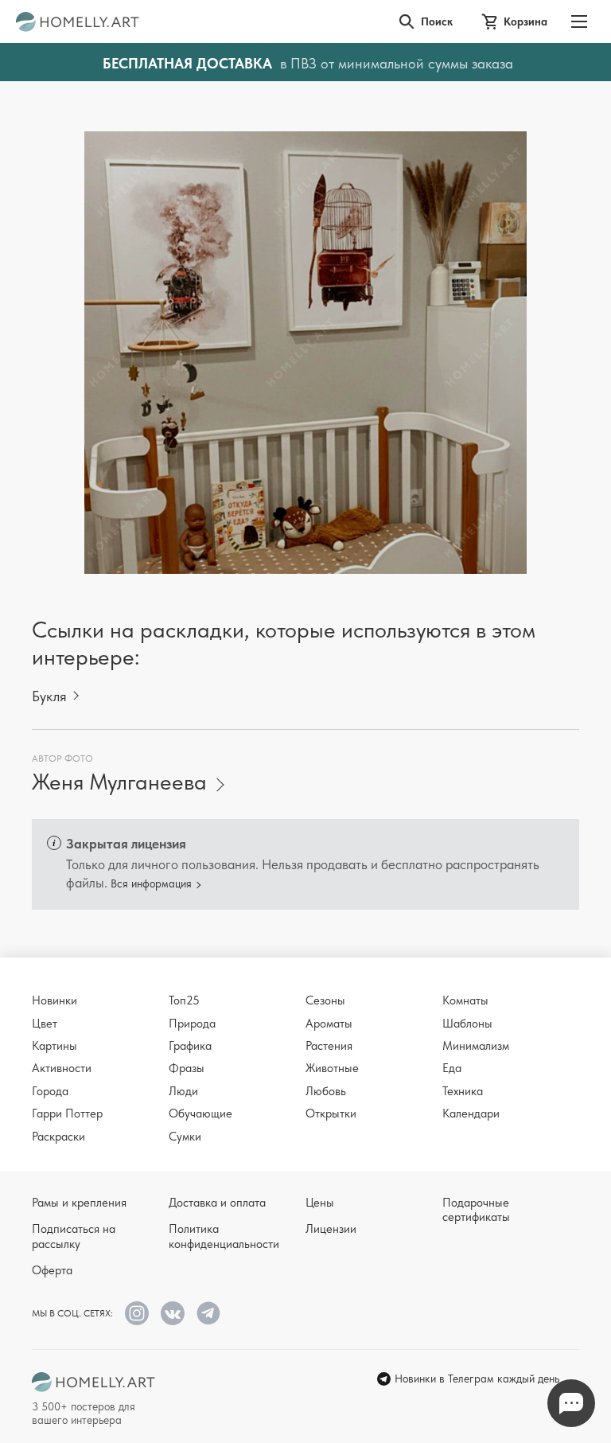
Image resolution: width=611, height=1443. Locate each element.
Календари (471, 1113)
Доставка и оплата (217, 1202)
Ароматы (329, 1023)
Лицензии (331, 1229)
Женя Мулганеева (119, 782)
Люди (183, 1091)
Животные (332, 1068)
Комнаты (465, 1000)
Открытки (331, 1113)
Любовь (326, 1091)
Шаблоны (467, 1023)
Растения (329, 1046)
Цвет (44, 1023)
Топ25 (184, 1000)
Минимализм (475, 1046)
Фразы (186, 1068)
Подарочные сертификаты (476, 1209)
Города (50, 1091)
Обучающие (200, 1113)
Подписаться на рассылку (73, 1236)
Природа (192, 1023)
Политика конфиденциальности (224, 1236)
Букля (49, 696)
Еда (451, 1068)
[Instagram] (137, 1313)
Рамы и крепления (79, 1202)
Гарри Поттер (67, 1113)
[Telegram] (208, 1313)
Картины (54, 1046)
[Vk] (173, 1313)
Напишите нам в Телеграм (571, 1403)
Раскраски (58, 1136)
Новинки (54, 1000)
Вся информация (151, 883)
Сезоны (325, 1000)
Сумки (185, 1136)
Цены (320, 1202)
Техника (462, 1091)
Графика (190, 1046)
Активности (61, 1068)
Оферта (52, 1270)
